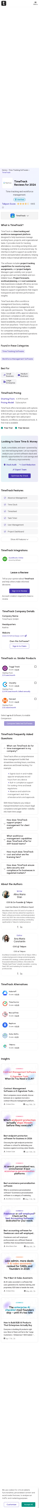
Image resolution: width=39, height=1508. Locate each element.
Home (4, 170)
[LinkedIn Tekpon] (21, 927)
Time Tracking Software (18, 170)
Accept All (28, 1504)
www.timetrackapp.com (13, 636)
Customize (11, 1504)
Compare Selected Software (19, 723)
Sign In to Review (19, 591)
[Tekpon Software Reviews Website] (3, 3)
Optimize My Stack (19, 476)
